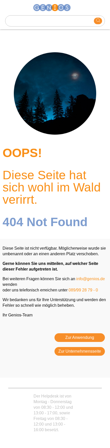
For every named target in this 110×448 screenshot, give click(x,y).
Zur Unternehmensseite (79, 351)
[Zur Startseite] (55, 7)
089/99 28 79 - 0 (83, 290)
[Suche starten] (98, 21)
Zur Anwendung (79, 337)
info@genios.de (90, 279)
